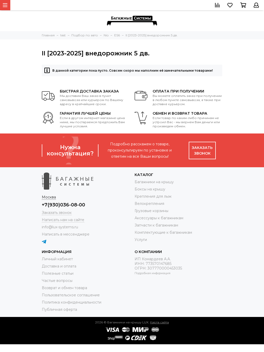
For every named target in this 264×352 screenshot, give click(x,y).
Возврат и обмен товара (64, 288)
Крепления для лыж (153, 196)
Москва (49, 197)
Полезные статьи (57, 273)
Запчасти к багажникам (156, 225)
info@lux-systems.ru (60, 227)
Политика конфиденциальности (71, 302)
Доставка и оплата (59, 266)
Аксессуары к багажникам (159, 218)
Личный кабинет (57, 259)
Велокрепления (149, 203)
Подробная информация (152, 273)
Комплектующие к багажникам (163, 232)
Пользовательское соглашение (71, 295)
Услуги (141, 239)
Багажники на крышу (154, 182)
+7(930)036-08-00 (63, 205)
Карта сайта (159, 322)
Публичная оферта (59, 309)
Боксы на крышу (150, 189)
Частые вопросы (57, 280)
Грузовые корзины (151, 210)
